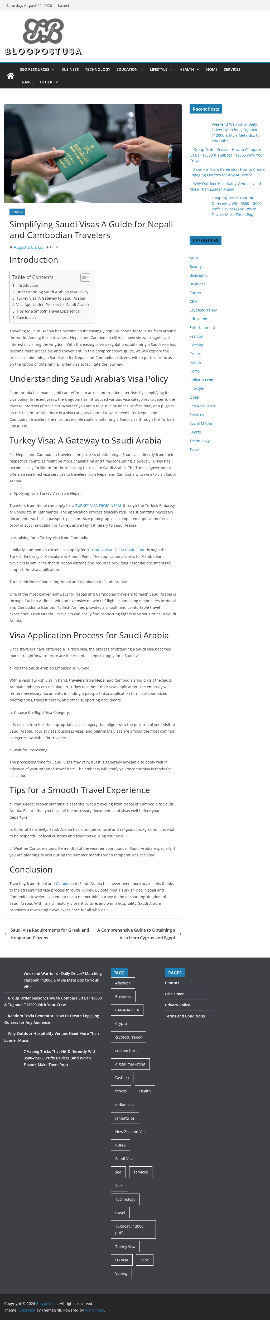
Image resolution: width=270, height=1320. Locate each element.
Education (127, 69)
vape (145, 1259)
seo (118, 1172)
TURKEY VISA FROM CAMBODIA (117, 549)
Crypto (121, 1023)
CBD (193, 301)
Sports (195, 432)
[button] (52, 69)
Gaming (196, 344)
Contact (172, 982)
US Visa (121, 1259)
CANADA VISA (127, 1009)
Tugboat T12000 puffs (129, 1229)
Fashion (196, 336)
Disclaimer (174, 993)
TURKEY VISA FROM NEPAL (98, 505)
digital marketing (130, 1064)
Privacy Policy (177, 1004)
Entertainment (202, 327)
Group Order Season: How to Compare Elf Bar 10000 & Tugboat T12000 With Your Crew (227, 155)
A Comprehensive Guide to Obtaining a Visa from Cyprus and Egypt (136, 934)
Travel (26, 81)
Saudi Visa (124, 1158)
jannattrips (125, 1118)
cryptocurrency (128, 1037)
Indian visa (124, 1104)
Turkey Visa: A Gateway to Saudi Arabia (50, 298)
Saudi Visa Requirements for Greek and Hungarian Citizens (50, 934)
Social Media (201, 423)
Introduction (27, 285)
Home (212, 69)
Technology (97, 69)
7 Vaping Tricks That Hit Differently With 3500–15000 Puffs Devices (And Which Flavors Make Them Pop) (60, 1058)
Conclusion (26, 317)
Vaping (121, 1273)
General (17, 212)
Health (187, 69)
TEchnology (125, 1199)
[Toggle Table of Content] (82, 277)
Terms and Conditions (185, 1016)
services (141, 1172)
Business (70, 69)
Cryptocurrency (203, 310)
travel (120, 1212)
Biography (199, 275)
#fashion (123, 983)
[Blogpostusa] (10, 75)
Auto (194, 257)
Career (195, 292)
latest (54, 247)
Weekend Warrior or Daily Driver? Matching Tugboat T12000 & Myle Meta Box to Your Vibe (63, 980)
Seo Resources (34, 69)
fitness (121, 1090)
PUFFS (120, 1145)
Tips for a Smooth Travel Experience (48, 311)
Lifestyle (158, 69)
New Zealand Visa (131, 1131)
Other (46, 81)
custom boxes (127, 1050)
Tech (119, 1185)
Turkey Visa (125, 1246)
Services (232, 69)
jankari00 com (202, 379)
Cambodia (64, 883)
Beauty (196, 266)
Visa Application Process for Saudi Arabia (52, 304)
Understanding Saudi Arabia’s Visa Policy (52, 291)
